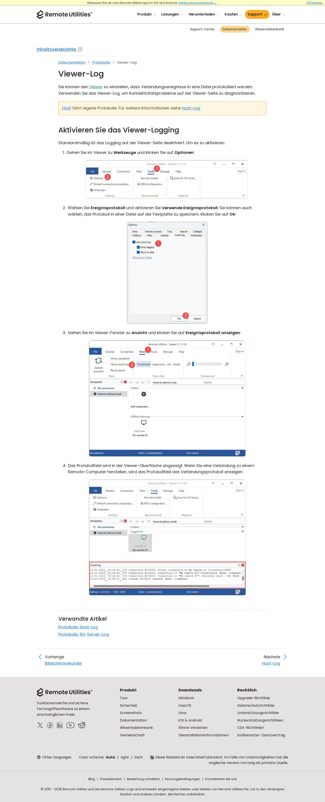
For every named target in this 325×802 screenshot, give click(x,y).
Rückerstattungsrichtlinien (260, 720)
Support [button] (255, 14)
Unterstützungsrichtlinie (258, 712)
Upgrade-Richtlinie (253, 698)
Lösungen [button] (170, 14)
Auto (110, 757)
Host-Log (191, 108)
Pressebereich (111, 779)
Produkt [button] (144, 14)
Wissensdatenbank (269, 29)
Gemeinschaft (132, 735)
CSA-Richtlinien (250, 727)
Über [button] (276, 14)
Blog (91, 779)
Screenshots (131, 712)
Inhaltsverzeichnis (57, 49)
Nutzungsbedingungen (182, 779)
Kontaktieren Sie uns (221, 779)
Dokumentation (235, 29)
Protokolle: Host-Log (78, 627)
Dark (138, 757)
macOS (184, 705)
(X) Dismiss (314, 3)
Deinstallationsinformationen (203, 735)
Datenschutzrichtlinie (255, 705)
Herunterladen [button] (202, 14)
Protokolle (101, 62)
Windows (186, 698)
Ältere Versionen (193, 727)
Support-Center (202, 29)
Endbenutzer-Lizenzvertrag (261, 735)
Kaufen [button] (231, 14)
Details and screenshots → (197, 3)
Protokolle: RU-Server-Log (83, 634)
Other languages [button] (56, 757)
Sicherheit (128, 705)
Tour (124, 698)
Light (125, 757)
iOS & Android (190, 720)
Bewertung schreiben (143, 779)
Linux (182, 712)
